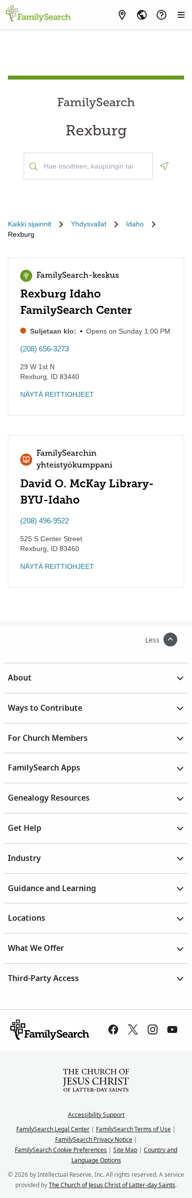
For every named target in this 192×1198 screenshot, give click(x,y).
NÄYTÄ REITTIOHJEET (57, 394)
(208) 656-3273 (44, 348)
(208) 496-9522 (44, 520)
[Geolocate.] (164, 166)
